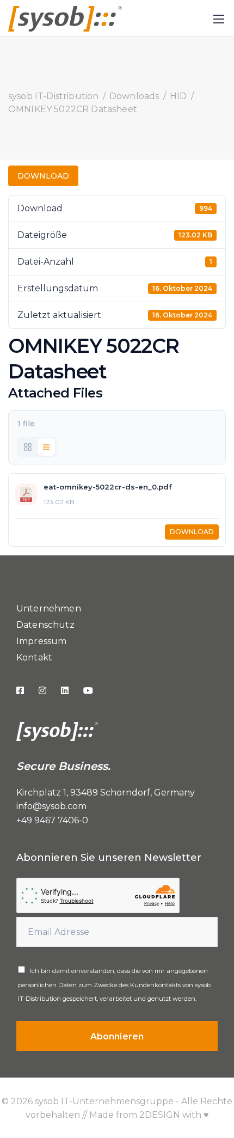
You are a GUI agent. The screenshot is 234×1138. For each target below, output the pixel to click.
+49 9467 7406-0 (52, 820)
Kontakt (34, 657)
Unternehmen (48, 608)
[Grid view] (27, 447)
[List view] (46, 447)
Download (43, 176)
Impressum (41, 641)
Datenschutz (45, 625)
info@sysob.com (51, 806)
